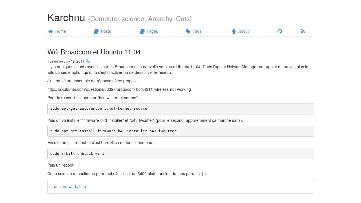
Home (60, 31)
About (243, 31)
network (70, 186)
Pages (152, 31)
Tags (196, 31)
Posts (105, 31)
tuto (82, 186)
